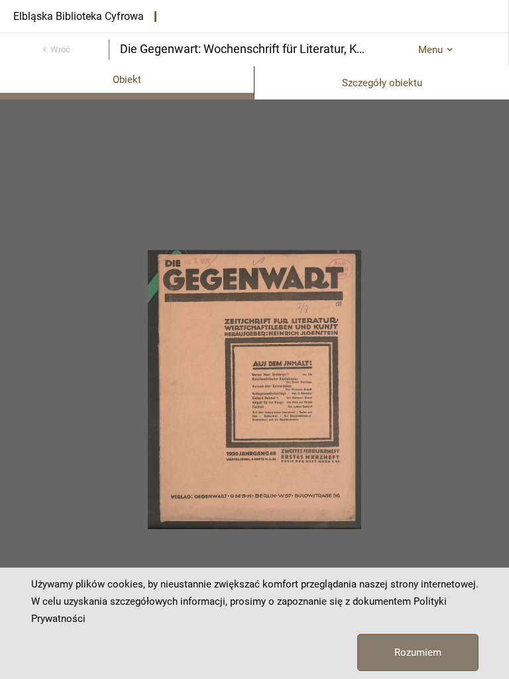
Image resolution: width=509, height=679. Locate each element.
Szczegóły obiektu (382, 83)
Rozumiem (417, 652)
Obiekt (127, 80)
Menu (430, 50)
